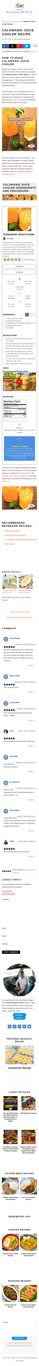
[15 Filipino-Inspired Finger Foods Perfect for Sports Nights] (10, 1137)
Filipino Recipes (25, 473)
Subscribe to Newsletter (14, 1345)
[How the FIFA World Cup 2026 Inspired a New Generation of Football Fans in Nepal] (10, 1103)
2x (30, 314)
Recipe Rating (7, 891)
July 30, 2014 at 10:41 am (26, 788)
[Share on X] (12, 46)
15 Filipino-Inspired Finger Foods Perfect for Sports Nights (10, 1149)
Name (4, 928)
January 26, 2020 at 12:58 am (24, 682)
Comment (6, 899)
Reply (32, 665)
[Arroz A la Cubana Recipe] (28, 1186)
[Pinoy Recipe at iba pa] (19, 13)
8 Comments (25, 39)
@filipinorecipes (28, 453)
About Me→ (19, 1015)
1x (27, 314)
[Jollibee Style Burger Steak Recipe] (10, 1186)
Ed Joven (33, 51)
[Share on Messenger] (26, 46)
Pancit (11, 476)
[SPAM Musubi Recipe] (28, 1103)
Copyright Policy (25, 1343)
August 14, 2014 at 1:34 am (25, 762)
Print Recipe (20, 266)
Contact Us (29, 1345)
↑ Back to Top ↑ (19, 1338)
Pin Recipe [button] (19, 272)
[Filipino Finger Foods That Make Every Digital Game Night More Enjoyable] (28, 1137)
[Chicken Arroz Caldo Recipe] (10, 1242)
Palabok (5, 476)
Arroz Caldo (21, 476)
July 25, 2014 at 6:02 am (26, 841)
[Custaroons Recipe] (19, 1054)
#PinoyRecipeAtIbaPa (18, 455)
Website (5, 944)
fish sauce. (6, 481)
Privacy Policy (12, 1343)
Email (4, 936)
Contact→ (19, 1018)
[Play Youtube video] (19, 382)
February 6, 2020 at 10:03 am (24, 644)
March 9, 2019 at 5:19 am (26, 708)
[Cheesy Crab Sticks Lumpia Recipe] (28, 1293)
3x (34, 314)
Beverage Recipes (14, 21)
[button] (5, 259)
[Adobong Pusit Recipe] (10, 1293)
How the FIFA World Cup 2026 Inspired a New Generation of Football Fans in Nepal (10, 1117)
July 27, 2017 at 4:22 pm (26, 731)
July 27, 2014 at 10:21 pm (26, 816)
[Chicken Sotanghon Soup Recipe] (28, 1242)
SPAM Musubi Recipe (28, 1113)
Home (4, 21)
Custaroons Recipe (19, 1067)
